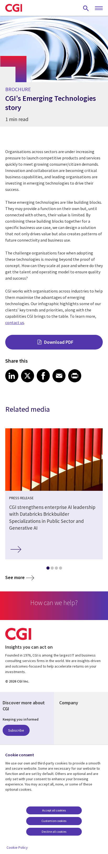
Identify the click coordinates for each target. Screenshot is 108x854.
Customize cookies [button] (53, 821)
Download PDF (58, 342)
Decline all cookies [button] (54, 832)
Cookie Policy (17, 847)
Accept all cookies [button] (54, 810)
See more (15, 577)
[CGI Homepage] (13, 8)
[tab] (47, 569)
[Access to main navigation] (99, 8)
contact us (14, 322)
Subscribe (16, 730)
